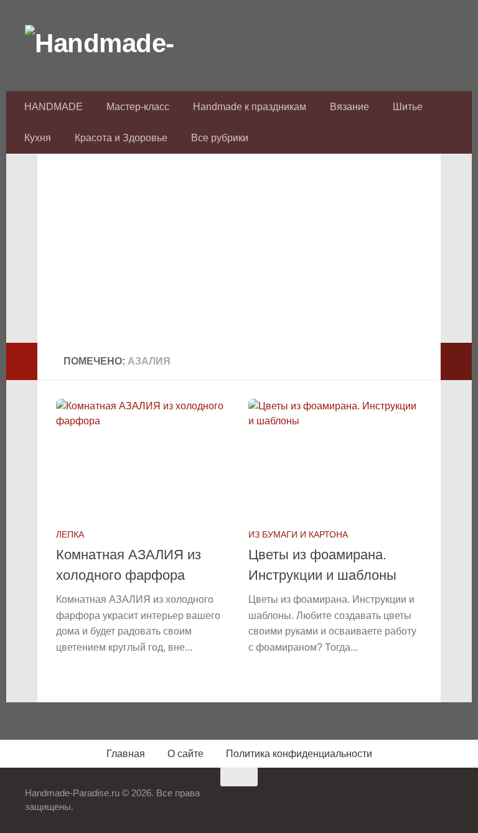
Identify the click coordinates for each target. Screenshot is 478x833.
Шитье (408, 106)
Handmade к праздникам (249, 106)
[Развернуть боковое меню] (21, 361)
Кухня (37, 138)
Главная (125, 753)
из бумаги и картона (298, 534)
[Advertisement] (239, 256)
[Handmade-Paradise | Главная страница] (118, 43)
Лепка (70, 534)
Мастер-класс (137, 106)
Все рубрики (219, 138)
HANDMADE (53, 106)
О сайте (185, 753)
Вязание (349, 106)
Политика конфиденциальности (299, 753)
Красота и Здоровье (121, 138)
